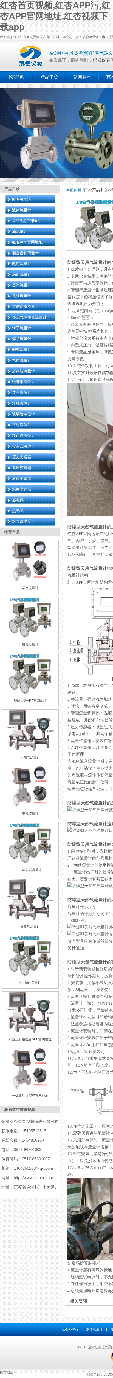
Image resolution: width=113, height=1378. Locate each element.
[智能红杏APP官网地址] (30, 693)
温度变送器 (21, 489)
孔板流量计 (21, 296)
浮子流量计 (21, 339)
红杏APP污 (21, 199)
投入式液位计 (23, 446)
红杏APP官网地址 (27, 242)
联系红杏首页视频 (19, 1109)
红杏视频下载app (27, 220)
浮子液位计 (21, 392)
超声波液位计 (23, 435)
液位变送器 (21, 478)
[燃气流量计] (30, 806)
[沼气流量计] (30, 580)
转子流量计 (21, 328)
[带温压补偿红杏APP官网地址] (30, 1031)
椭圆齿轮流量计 (25, 253)
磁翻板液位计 (23, 382)
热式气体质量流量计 (29, 317)
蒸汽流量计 (21, 285)
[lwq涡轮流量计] (30, 975)
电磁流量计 (21, 263)
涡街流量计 (21, 274)
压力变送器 (21, 457)
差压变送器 (21, 467)
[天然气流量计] (30, 749)
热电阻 (18, 510)
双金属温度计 (23, 521)
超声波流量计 (23, 371)
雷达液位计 (21, 425)
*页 (85, 190)
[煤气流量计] (30, 637)
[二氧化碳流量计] (30, 862)
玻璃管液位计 (23, 414)
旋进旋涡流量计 (25, 306)
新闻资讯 (82, 76)
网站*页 (16, 76)
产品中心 (49, 76)
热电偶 (18, 500)
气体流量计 (21, 360)
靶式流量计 (21, 349)
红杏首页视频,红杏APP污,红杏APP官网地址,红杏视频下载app (55, 16)
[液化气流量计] (30, 919)
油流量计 (19, 231)
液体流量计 (21, 210)
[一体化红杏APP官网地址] (30, 1088)
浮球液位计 (21, 403)
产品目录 (12, 188)
